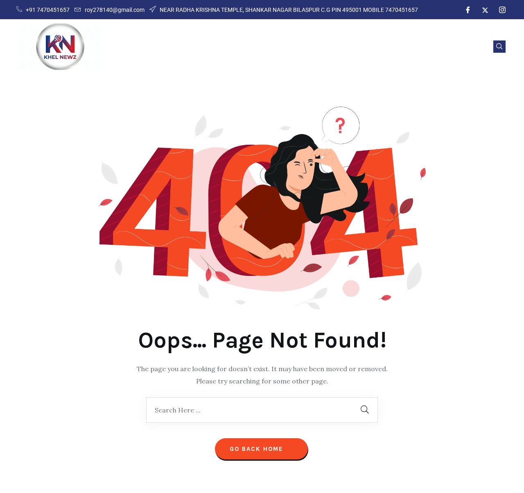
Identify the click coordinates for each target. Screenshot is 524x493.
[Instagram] (502, 10)
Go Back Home (258, 449)
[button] (499, 46)
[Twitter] (485, 10)
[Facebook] (468, 10)
